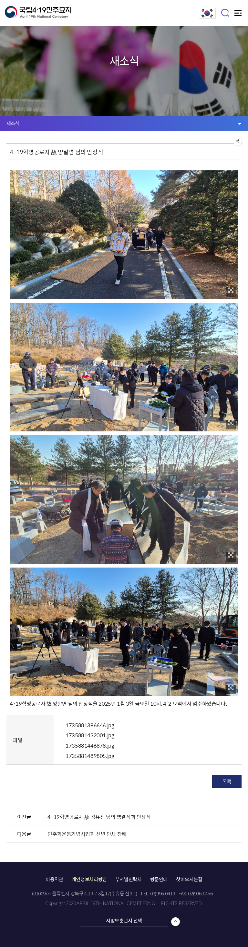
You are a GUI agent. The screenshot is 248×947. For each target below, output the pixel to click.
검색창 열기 (225, 12)
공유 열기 (238, 141)
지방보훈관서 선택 (124, 920)
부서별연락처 (128, 879)
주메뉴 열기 (238, 14)
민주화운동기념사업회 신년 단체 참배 (86, 834)
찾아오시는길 (189, 879)
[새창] (207, 17)
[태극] (38, 14)
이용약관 (54, 879)
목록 (227, 781)
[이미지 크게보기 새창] (231, 292)
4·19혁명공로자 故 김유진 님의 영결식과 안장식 (98, 817)
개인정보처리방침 (89, 879)
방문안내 (159, 879)
